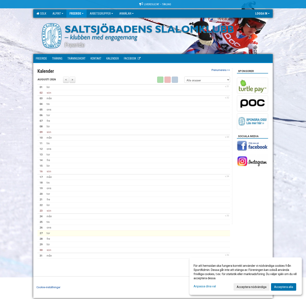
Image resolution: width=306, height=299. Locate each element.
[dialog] (245, 276)
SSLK (42, 13)
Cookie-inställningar (48, 287)
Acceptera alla (283, 287)
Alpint (56, 13)
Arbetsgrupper (100, 13)
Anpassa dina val (205, 286)
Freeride (75, 13)
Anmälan (125, 13)
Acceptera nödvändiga (251, 287)
